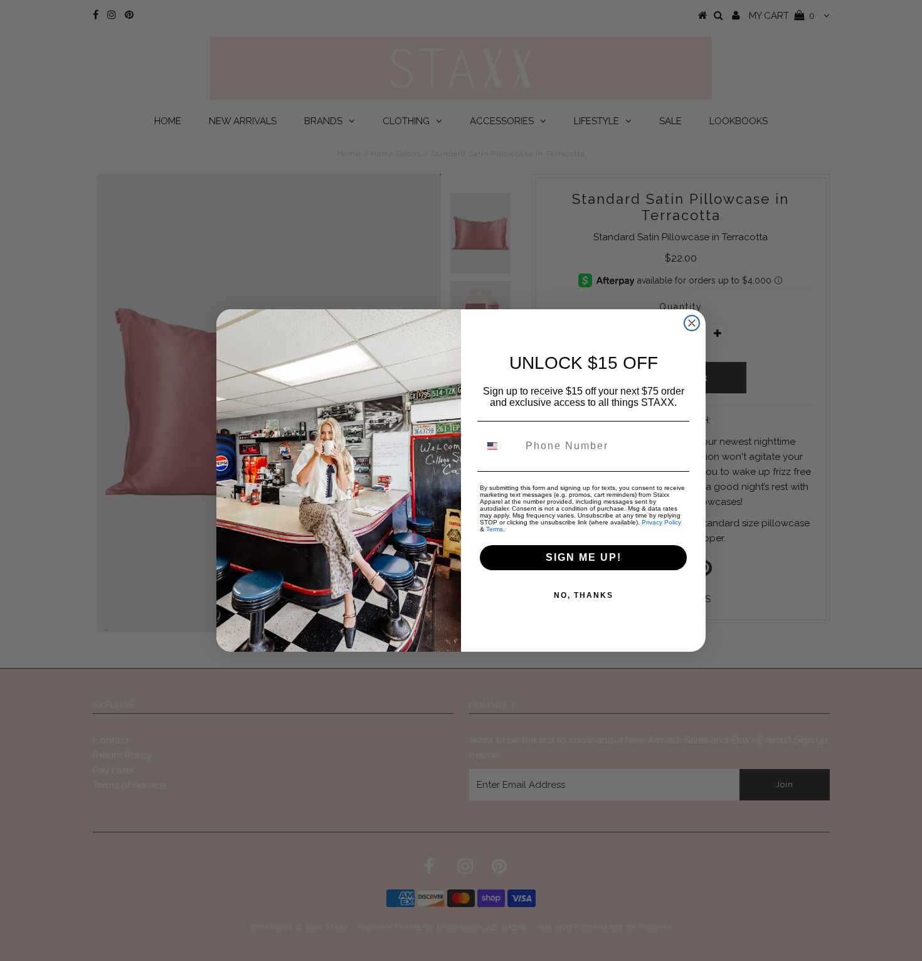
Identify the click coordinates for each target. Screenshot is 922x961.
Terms (494, 529)
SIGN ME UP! (584, 557)
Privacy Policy (661, 522)
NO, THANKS (583, 595)
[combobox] (499, 446)
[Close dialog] (691, 323)
